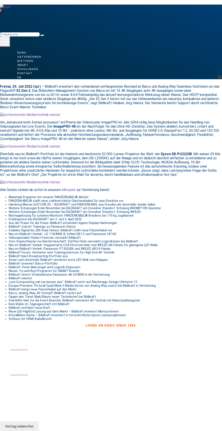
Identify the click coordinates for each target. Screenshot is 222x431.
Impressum (29, 388)
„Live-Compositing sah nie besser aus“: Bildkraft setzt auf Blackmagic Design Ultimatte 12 (73, 282)
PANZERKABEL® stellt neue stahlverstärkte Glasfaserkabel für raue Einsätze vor (66, 201)
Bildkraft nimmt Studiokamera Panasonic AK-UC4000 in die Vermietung (59, 274)
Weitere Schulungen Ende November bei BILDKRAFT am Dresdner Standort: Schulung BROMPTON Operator (85, 208)
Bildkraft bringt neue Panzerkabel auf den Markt (43, 289)
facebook (18, 398)
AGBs (14, 388)
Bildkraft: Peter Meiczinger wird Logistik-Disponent (44, 267)
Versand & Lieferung (28, 382)
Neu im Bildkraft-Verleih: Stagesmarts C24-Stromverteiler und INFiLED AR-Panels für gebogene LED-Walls (83, 245)
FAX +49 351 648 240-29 (29, 357)
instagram (19, 401)
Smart (23, 65)
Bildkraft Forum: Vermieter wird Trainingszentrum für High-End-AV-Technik (61, 252)
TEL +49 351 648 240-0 (28, 354)
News (21, 52)
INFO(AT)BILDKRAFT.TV (29, 363)
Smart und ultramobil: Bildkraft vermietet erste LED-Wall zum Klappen (58, 260)
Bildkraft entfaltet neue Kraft (29, 308)
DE (220, 76)
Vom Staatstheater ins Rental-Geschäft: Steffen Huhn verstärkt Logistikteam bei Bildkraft (73, 241)
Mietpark (25, 61)
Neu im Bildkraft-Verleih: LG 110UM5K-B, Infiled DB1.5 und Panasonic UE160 (62, 234)
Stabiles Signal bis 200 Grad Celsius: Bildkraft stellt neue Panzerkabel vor (60, 230)
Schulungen (27, 69)
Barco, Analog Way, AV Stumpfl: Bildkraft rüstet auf (45, 293)
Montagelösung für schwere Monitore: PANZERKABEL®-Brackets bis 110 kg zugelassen (71, 215)
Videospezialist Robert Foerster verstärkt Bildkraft (45, 238)
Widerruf (18, 385)
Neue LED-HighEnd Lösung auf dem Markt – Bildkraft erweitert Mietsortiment (64, 311)
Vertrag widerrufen (19, 426)
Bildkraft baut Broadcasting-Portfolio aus (38, 256)
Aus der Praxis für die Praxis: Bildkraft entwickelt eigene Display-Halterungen (63, 223)
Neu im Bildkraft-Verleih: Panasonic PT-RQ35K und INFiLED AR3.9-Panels (60, 249)
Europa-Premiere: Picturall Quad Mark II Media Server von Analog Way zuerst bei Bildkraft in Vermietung (82, 286)
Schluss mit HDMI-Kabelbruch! (30, 319)
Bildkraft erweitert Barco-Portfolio (33, 263)
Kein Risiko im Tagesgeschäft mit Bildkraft (39, 304)
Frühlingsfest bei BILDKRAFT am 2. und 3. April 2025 (45, 219)
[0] (8, 11)
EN (19, 77)
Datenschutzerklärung (60, 388)
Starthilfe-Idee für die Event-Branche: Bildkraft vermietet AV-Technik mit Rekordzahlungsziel (74, 300)
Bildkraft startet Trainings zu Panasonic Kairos (42, 227)
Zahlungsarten (24, 379)
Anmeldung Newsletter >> (33, 369)
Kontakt (25, 73)
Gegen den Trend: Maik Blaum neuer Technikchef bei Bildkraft (52, 297)
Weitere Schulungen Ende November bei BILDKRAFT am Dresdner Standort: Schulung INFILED (75, 212)
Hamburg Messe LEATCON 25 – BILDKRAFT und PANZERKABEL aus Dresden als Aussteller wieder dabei (82, 204)
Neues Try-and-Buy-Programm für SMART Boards (44, 271)
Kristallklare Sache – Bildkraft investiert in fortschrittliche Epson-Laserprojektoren (67, 315)
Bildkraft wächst (20, 278)
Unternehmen (29, 56)
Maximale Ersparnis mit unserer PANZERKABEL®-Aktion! (48, 197)
